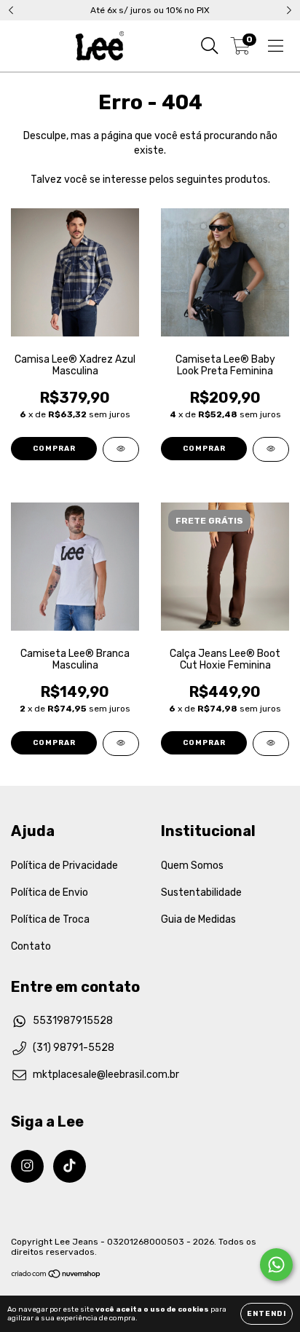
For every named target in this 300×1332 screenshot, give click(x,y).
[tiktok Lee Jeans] (69, 1166)
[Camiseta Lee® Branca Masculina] (121, 743)
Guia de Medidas (198, 919)
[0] (240, 49)
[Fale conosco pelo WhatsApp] (276, 1264)
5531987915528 (73, 1020)
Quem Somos (192, 865)
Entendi (266, 1313)
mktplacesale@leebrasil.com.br (106, 1074)
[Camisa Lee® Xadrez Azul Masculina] (121, 449)
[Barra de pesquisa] (209, 46)
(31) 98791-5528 (73, 1047)
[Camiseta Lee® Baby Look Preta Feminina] (271, 449)
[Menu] (275, 46)
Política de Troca (50, 919)
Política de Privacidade (64, 865)
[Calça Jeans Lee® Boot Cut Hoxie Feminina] (271, 743)
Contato (31, 946)
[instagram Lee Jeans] (27, 1166)
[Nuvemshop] (56, 1276)
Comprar (54, 448)
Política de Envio (49, 892)
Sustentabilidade (201, 892)
